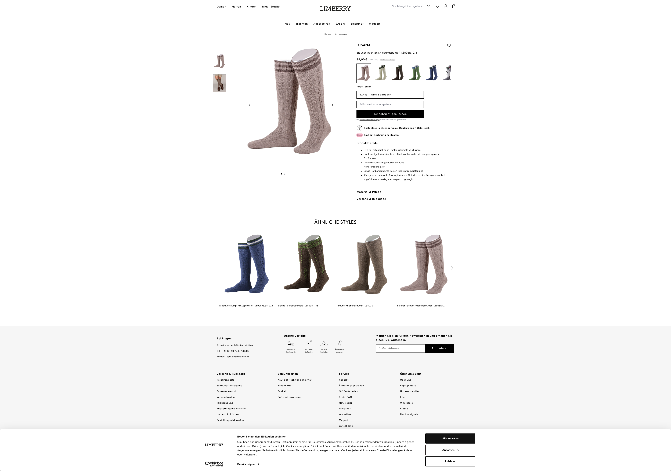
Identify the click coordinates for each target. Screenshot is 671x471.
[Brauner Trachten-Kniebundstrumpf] (364, 73)
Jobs (402, 397)
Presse (404, 408)
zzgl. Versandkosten (387, 60)
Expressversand (226, 391)
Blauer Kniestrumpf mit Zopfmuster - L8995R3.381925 (245, 306)
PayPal (282, 391)
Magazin (344, 420)
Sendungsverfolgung (230, 385)
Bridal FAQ (345, 397)
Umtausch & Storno (228, 414)
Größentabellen (348, 391)
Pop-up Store (408, 385)
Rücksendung (225, 403)
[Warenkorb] (454, 6)
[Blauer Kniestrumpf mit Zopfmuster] (431, 73)
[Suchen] (428, 6)
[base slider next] (447, 73)
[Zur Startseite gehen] (335, 6)
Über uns (405, 380)
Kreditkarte (284, 385)
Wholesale (406, 403)
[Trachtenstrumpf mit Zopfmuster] (381, 73)
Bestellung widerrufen (230, 420)
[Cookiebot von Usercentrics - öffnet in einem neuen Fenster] (214, 464)
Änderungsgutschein (352, 385)
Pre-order (345, 408)
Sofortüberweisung (289, 397)
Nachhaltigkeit (409, 414)
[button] (390, 95)
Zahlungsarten (288, 374)
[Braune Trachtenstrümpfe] (305, 267)
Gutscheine (346, 426)
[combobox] (407, 6)
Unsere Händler (409, 391)
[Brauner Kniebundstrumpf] (365, 267)
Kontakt (343, 380)
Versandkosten (226, 397)
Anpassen (448, 449)
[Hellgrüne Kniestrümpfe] (414, 73)
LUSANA (363, 45)
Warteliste (345, 414)
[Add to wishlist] (449, 46)
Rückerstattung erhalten (232, 408)
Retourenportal (226, 380)
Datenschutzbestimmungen (370, 120)
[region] (283, 107)
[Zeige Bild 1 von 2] (281, 174)
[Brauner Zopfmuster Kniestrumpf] (398, 73)
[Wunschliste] (437, 6)
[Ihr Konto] (446, 6)
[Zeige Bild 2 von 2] (284, 174)
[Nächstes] (332, 105)
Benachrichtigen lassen (390, 114)
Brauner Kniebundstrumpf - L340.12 (355, 306)
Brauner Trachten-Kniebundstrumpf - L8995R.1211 (422, 306)
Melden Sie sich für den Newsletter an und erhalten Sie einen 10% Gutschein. (414, 338)
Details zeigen (246, 464)
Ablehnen (450, 461)
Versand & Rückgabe (231, 374)
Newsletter (345, 403)
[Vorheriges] (249, 105)
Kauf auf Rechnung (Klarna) (295, 380)
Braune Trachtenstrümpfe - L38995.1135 (298, 306)
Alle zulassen (450, 438)
